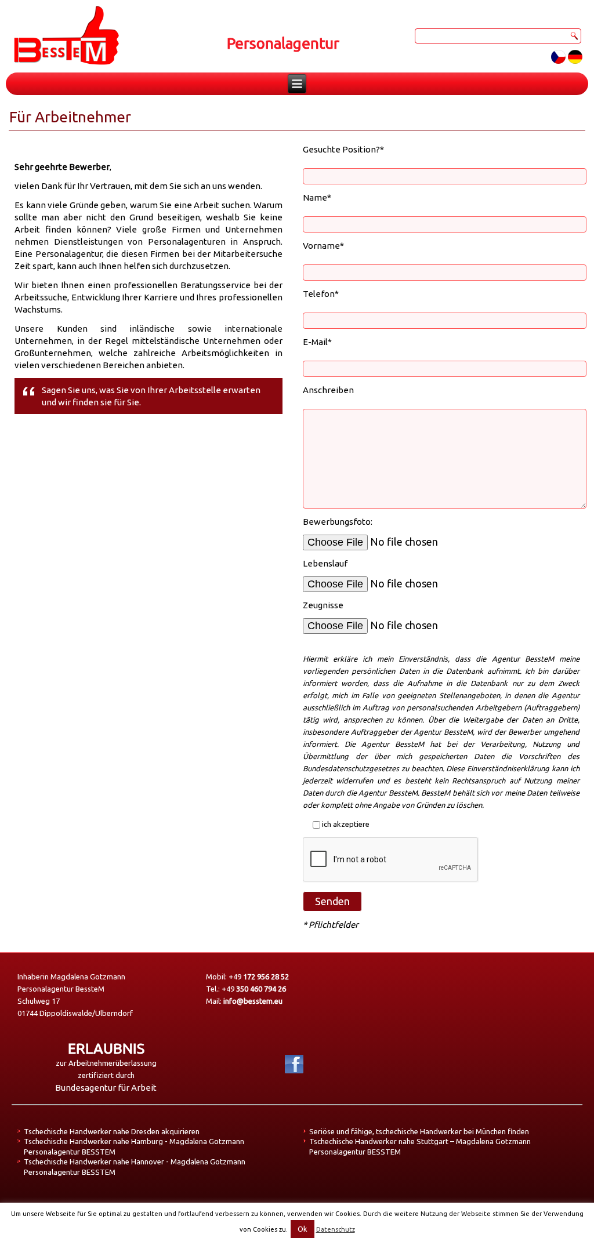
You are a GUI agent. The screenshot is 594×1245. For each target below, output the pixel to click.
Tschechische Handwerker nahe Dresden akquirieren (112, 1131)
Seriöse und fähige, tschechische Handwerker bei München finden (419, 1131)
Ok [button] (302, 1229)
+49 (259, 976)
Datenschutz (335, 1229)
